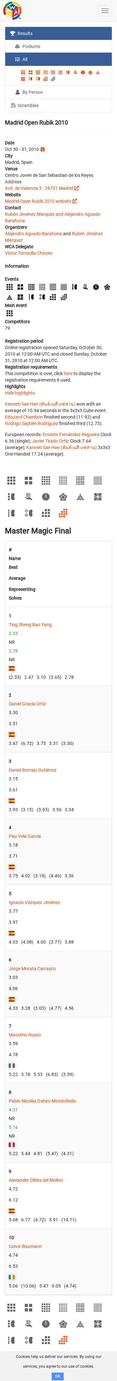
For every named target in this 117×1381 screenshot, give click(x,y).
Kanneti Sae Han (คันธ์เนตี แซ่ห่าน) (40, 404)
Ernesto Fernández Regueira (71, 434)
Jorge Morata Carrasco (32, 968)
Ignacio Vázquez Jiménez (34, 902)
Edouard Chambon (24, 417)
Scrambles (28, 105)
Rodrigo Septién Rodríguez (31, 423)
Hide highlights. (20, 393)
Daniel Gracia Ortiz (27, 703)
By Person (32, 92)
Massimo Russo (25, 1034)
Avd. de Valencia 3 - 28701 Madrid (39, 188)
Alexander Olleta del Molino (36, 1180)
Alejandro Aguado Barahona (33, 233)
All (24, 59)
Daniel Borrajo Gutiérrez (33, 770)
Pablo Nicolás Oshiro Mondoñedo (42, 1101)
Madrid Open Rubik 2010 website (38, 201)
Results (24, 33)
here (68, 373)
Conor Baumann (25, 1246)
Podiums (30, 46)
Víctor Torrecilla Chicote (28, 253)
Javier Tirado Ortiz (50, 441)
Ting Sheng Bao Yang (30, 624)
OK (57, 1376)
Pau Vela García (25, 836)
